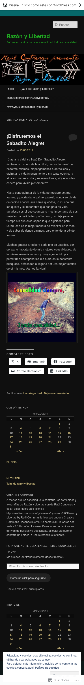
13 (40, 433)
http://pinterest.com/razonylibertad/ (28, 97)
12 (30, 433)
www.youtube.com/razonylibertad (27, 106)
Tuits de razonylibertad (20, 483)
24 (11, 442)
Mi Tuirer (13, 478)
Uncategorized (32, 393)
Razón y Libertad (28, 36)
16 (69, 433)
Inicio (10, 88)
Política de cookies (47, 667)
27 (40, 442)
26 (30, 442)
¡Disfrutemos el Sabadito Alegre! (25, 139)
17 (11, 437)
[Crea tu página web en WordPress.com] (42, 5)
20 (40, 437)
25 (20, 442)
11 (20, 433)
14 (50, 433)
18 (20, 437)
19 (30, 437)
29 (59, 442)
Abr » (60, 451)
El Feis (11, 462)
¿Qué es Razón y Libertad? (37, 88)
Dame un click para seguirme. (28, 578)
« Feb (19, 451)
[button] (42, 307)
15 (59, 433)
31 (11, 446)
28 (50, 442)
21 (50, 437)
